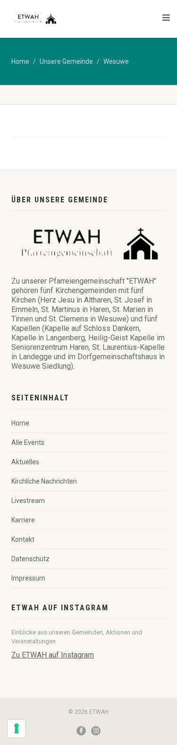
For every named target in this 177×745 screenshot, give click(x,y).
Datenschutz (30, 559)
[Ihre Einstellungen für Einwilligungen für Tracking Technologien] (16, 728)
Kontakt (22, 539)
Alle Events (27, 442)
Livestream (28, 500)
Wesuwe (116, 61)
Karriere (23, 520)
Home (20, 61)
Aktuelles (25, 462)
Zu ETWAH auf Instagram (52, 654)
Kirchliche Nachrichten (44, 481)
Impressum (28, 578)
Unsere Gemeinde (66, 61)
